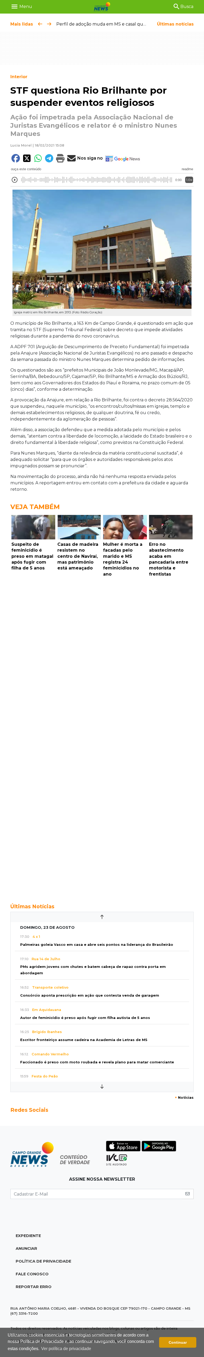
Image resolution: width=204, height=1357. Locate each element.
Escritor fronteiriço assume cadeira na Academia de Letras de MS (83, 1040)
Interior (18, 76)
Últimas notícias (175, 24)
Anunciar (26, 1248)
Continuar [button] (178, 1342)
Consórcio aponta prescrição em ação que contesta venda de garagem (89, 995)
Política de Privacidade (43, 1261)
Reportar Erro (34, 1286)
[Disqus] (102, 652)
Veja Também (35, 507)
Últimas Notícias (32, 906)
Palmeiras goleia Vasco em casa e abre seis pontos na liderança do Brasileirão (96, 945)
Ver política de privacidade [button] (66, 1348)
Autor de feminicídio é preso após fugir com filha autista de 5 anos (85, 1018)
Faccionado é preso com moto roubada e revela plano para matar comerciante (97, 1062)
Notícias (184, 1098)
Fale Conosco (32, 1274)
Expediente (28, 1235)
